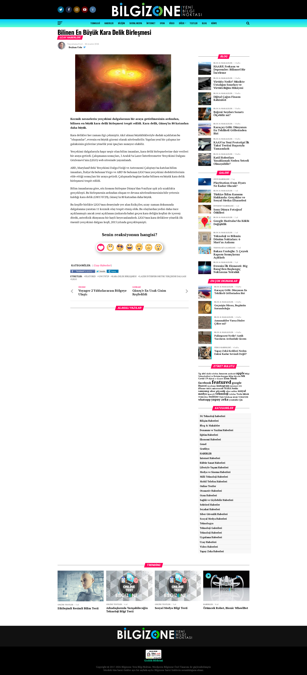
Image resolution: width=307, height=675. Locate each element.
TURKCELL (203, 397)
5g (199, 373)
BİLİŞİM (121, 23)
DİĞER (181, 23)
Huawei (202, 385)
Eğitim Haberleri (209, 434)
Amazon (223, 373)
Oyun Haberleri (208, 495)
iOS (240, 386)
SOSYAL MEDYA (135, 23)
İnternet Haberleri (210, 458)
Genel (203, 444)
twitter (214, 396)
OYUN (162, 23)
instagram (222, 385)
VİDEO (171, 23)
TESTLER (193, 23)
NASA (227, 388)
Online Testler (208, 486)
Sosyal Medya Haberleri (213, 518)
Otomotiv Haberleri (211, 490)
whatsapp (204, 399)
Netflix (235, 388)
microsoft (218, 388)
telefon (232, 394)
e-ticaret (219, 378)
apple (240, 373)
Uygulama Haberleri (211, 537)
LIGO (74, 279)
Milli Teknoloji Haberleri (214, 476)
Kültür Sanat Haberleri (212, 462)
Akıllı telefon (212, 374)
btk (243, 376)
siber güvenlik (217, 391)
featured (90, 277)
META (209, 388)
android (232, 373)
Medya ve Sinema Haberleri (215, 472)
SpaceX (211, 394)
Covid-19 (203, 378)
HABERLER (109, 23)
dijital (211, 379)
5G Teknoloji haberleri (212, 416)
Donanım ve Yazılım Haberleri (216, 430)
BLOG (204, 23)
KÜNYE (214, 23)
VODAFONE (243, 397)
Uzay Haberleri (208, 542)
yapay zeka (219, 399)
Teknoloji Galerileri (211, 528)
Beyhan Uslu (75, 47)
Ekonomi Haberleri (210, 439)
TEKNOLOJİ (95, 23)
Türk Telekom (225, 397)
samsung (203, 391)
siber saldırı (231, 391)
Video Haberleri (209, 546)
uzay (235, 396)
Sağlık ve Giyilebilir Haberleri (216, 500)
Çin (241, 399)
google (236, 383)
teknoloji (221, 394)
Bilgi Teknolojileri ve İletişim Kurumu (223, 374)
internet (234, 386)
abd (203, 373)
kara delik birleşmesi (124, 277)
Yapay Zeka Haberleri (212, 551)
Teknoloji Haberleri (211, 532)
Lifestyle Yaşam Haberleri (214, 467)
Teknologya (206, 523)
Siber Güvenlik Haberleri (214, 514)
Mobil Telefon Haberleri (213, 481)
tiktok (246, 393)
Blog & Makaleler (210, 425)
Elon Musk (230, 378)
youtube (234, 399)
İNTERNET (150, 23)
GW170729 (104, 277)
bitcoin (237, 376)
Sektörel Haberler (210, 504)
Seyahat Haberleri (210, 509)
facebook (204, 383)
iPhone (202, 388)
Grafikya (204, 448)
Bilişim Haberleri (209, 420)
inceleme (211, 386)
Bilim (231, 376)
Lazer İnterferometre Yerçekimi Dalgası (162, 277)
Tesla (239, 394)
